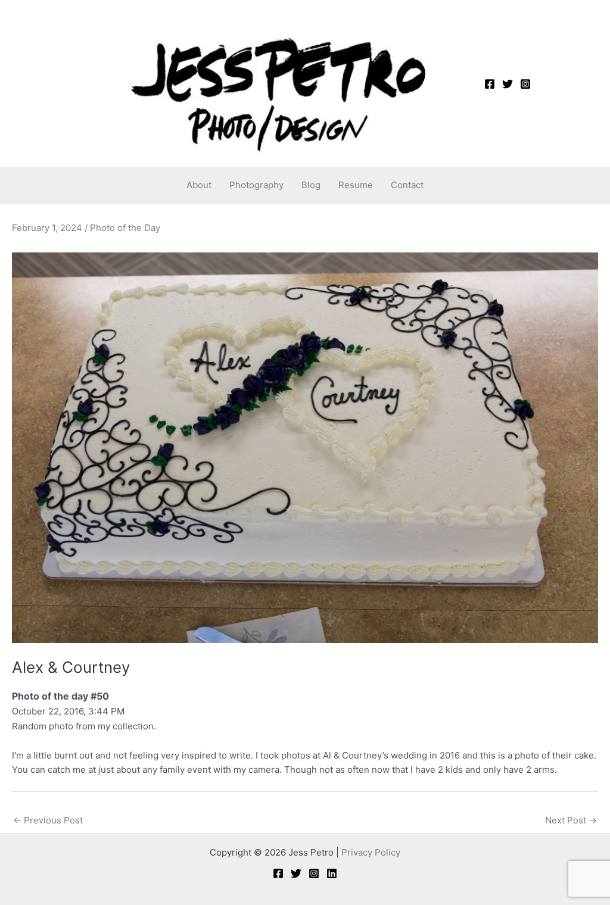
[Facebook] (489, 84)
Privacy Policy (370, 852)
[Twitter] (507, 84)
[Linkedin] (331, 873)
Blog (310, 185)
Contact (407, 185)
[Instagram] (525, 84)
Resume (355, 185)
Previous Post (48, 820)
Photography (256, 185)
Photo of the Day (125, 227)
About (198, 185)
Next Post (571, 820)
